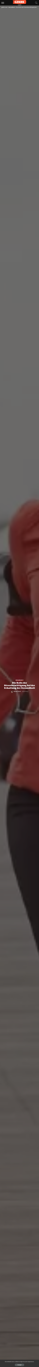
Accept (19, 1365)
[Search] (36, 3)
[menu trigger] (3, 3)
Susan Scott (17, 691)
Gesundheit (19, 680)
